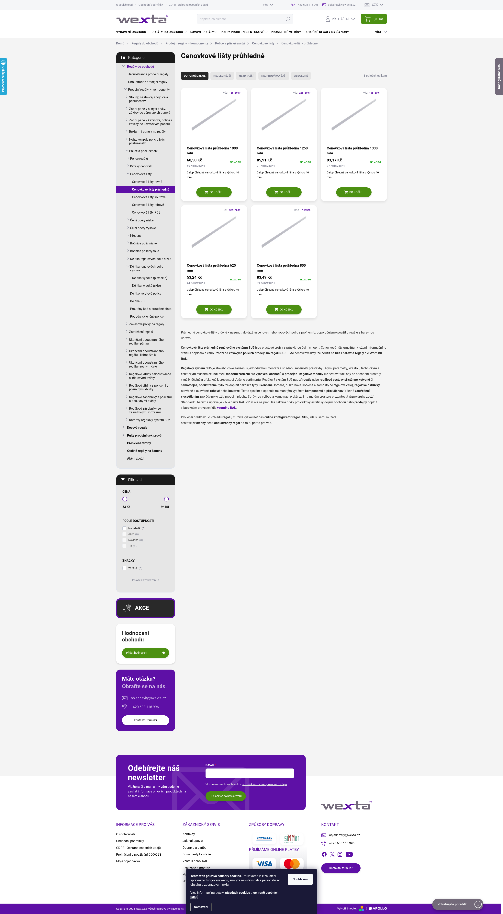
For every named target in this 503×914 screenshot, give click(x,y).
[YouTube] (349, 854)
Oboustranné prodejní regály (147, 82)
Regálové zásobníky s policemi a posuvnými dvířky (150, 399)
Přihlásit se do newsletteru (226, 796)
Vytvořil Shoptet (347, 908)
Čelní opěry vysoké (143, 228)
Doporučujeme (195, 75)
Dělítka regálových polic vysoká (146, 268)
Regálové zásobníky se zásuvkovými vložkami (145, 410)
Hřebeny (135, 236)
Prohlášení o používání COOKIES (138, 854)
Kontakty (189, 834)
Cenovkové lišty (141, 174)
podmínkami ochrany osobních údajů (264, 784)
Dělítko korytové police (145, 293)
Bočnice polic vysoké (144, 251)
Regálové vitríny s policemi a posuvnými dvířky (149, 387)
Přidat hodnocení (136, 652)
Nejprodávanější (273, 75)
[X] (332, 854)
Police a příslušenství (143, 151)
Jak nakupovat (193, 841)
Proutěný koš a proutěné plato (151, 309)
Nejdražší (246, 75)
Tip (132, 546)
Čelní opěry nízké (141, 220)
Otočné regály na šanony (144, 451)
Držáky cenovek (141, 166)
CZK (375, 5)
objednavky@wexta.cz (148, 698)
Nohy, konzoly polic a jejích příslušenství (147, 141)
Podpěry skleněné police (146, 316)
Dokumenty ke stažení (198, 854)
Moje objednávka (128, 861)
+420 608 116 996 (145, 707)
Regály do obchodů (140, 66)
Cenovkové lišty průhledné (150, 189)
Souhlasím (300, 879)
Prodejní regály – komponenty (149, 89)
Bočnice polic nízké (143, 243)
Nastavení (201, 907)
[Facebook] (324, 854)
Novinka (135, 540)
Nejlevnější (222, 75)
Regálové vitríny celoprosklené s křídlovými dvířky (150, 376)
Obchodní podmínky (151, 4)
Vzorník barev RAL (195, 861)
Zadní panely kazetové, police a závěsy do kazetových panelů (151, 122)
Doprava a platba (195, 848)
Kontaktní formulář (145, 720)
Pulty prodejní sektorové (144, 435)
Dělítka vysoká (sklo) (146, 285)
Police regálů (139, 158)
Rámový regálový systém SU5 (149, 420)
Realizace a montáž (196, 868)
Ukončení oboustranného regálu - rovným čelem (146, 364)
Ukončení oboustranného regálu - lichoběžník (146, 353)
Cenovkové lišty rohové (148, 205)
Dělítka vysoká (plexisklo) (149, 278)
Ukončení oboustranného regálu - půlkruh (146, 341)
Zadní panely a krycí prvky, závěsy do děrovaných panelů (149, 110)
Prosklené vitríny (139, 443)
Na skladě (136, 528)
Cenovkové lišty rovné (147, 182)
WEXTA (134, 568)
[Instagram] (340, 854)
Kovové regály (137, 427)
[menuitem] (132, 32)
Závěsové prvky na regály (146, 324)
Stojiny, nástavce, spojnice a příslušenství (148, 99)
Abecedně (301, 75)
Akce (133, 534)
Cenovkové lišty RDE (146, 212)
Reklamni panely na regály (147, 132)
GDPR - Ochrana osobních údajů (188, 4)
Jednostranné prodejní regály (148, 74)
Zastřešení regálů (141, 332)
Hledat (288, 18)
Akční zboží (135, 458)
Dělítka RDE (138, 301)
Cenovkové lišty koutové (148, 197)
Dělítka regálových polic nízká (150, 259)
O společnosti (124, 4)
